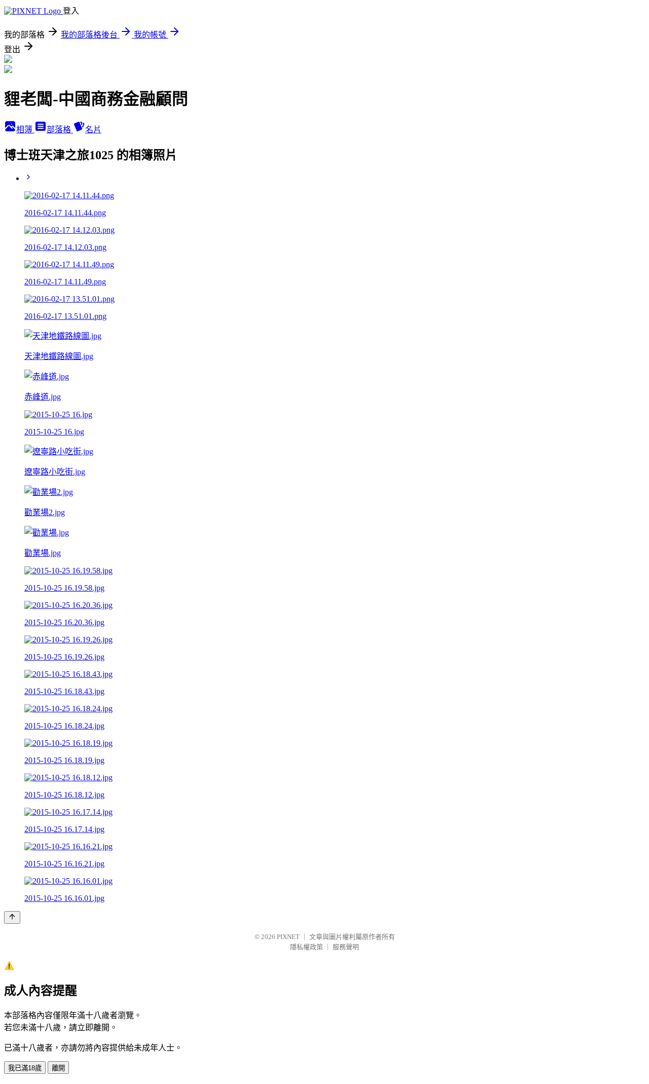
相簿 (25, 129)
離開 (58, 1068)
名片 (93, 129)
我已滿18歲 (25, 1068)
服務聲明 (346, 947)
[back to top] (12, 917)
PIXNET (288, 937)
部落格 (60, 129)
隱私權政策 (306, 947)
